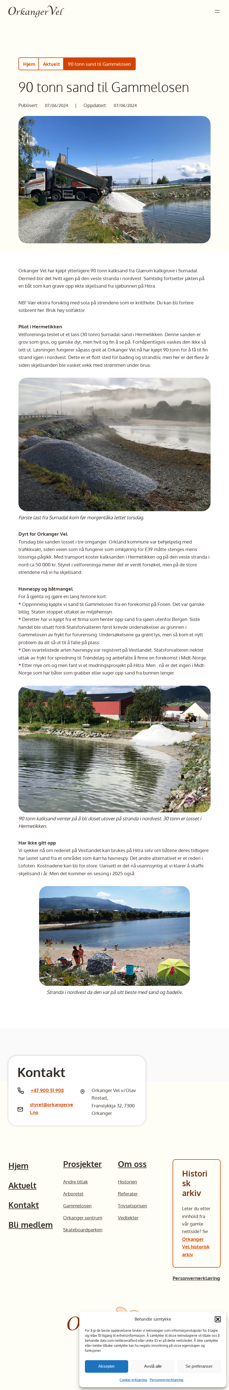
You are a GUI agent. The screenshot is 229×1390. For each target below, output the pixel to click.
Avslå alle (153, 1366)
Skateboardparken (82, 1229)
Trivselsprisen (132, 1205)
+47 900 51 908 (47, 1090)
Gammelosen (77, 1205)
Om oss (132, 1164)
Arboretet (73, 1193)
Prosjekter (82, 1164)
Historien (127, 1181)
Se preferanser (199, 1366)
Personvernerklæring (166, 1380)
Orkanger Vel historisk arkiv (196, 1246)
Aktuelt (51, 64)
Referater (128, 1193)
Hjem (29, 64)
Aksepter (106, 1366)
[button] (218, 1319)
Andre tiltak (75, 1181)
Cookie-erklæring (133, 1380)
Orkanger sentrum (82, 1217)
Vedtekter (128, 1217)
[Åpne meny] (217, 11)
